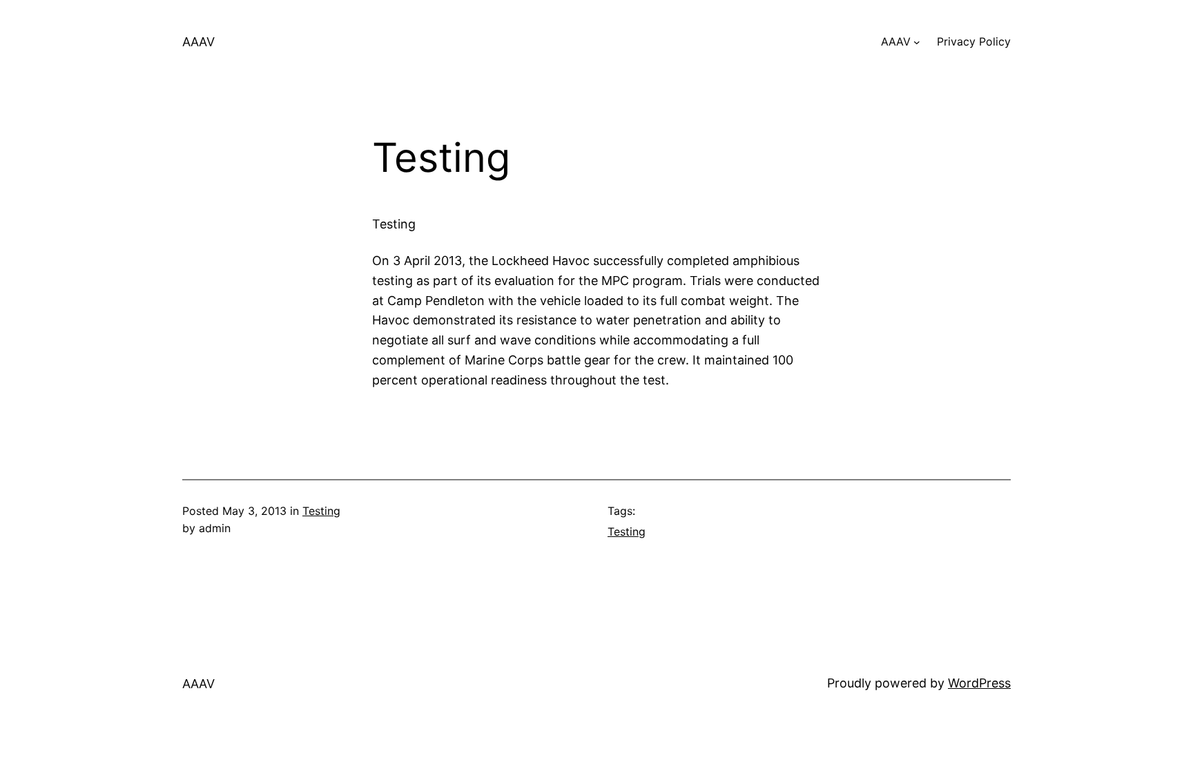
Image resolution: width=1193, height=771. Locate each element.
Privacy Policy (974, 41)
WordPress (979, 683)
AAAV (198, 42)
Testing (321, 511)
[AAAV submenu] (916, 42)
